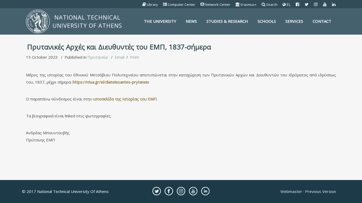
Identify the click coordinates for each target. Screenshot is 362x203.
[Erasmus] (237, 4)
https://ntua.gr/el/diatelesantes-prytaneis (111, 82)
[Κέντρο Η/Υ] (165, 4)
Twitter (156, 191)
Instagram (181, 191)
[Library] (144, 4)
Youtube (193, 191)
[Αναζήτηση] (263, 4)
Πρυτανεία (97, 57)
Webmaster (291, 191)
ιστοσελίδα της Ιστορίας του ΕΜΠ (125, 99)
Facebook (169, 191)
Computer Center (181, 4)
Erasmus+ (249, 4)
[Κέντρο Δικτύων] (202, 4)
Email (119, 57)
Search (271, 4)
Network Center (217, 4)
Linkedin (205, 191)
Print (134, 57)
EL (288, 4)
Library (152, 4)
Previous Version (320, 191)
